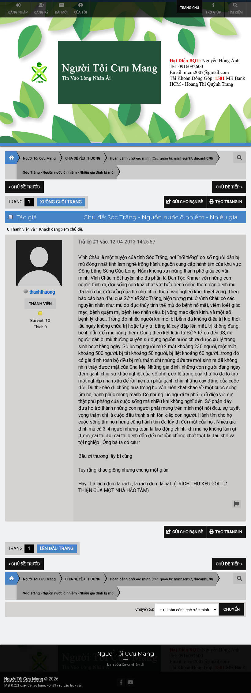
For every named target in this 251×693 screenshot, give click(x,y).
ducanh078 (203, 158)
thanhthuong (42, 292)
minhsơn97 (183, 158)
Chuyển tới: (144, 609)
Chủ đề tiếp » (229, 186)
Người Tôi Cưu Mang (23, 678)
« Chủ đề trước (24, 186)
